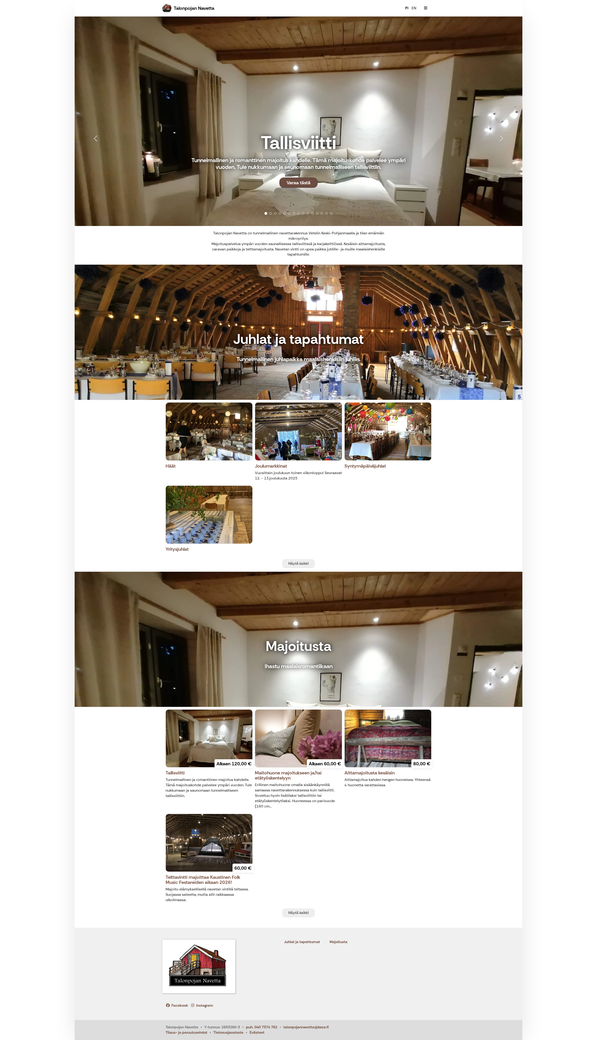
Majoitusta (338, 942)
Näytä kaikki (298, 563)
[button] (108, 121)
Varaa (298, 198)
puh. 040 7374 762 (261, 1027)
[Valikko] (425, 8)
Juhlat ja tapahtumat (302, 942)
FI (406, 8)
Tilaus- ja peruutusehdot (186, 1032)
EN (414, 8)
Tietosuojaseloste (228, 1032)
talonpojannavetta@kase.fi (306, 1027)
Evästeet (257, 1032)
